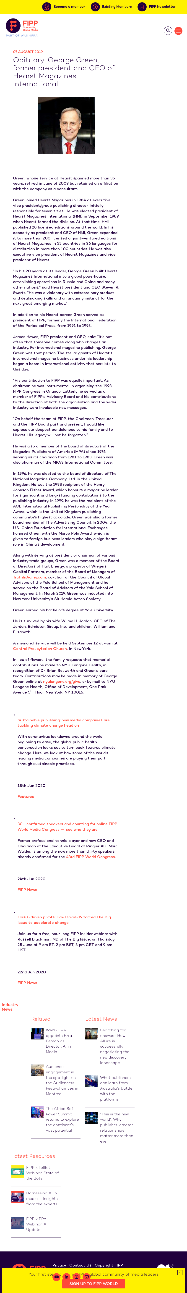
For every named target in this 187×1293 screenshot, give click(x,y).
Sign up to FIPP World (93, 1284)
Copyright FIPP (109, 1266)
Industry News (10, 1007)
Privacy (59, 1266)
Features (26, 797)
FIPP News (27, 890)
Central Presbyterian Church (40, 649)
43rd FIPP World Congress (90, 857)
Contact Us (80, 1266)
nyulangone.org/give (61, 682)
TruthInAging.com (29, 578)
